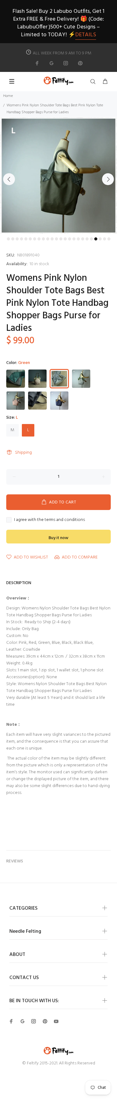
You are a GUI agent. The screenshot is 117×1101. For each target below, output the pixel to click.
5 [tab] (25, 238)
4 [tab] (21, 238)
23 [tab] (104, 238)
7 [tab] (34, 238)
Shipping (23, 452)
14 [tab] (65, 238)
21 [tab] (95, 238)
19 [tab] (87, 238)
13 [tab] (60, 238)
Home (8, 96)
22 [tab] (100, 238)
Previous (9, 179)
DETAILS (85, 34)
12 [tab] (56, 238)
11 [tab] (52, 238)
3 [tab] (17, 238)
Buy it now (58, 538)
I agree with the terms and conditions (49, 520)
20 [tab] (91, 238)
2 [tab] (12, 238)
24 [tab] (108, 238)
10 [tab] (47, 238)
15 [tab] (69, 238)
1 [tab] (8, 238)
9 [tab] (43, 238)
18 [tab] (82, 238)
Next (108, 179)
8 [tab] (39, 238)
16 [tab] (74, 238)
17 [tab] (78, 238)
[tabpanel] (58, 175)
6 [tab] (30, 238)
